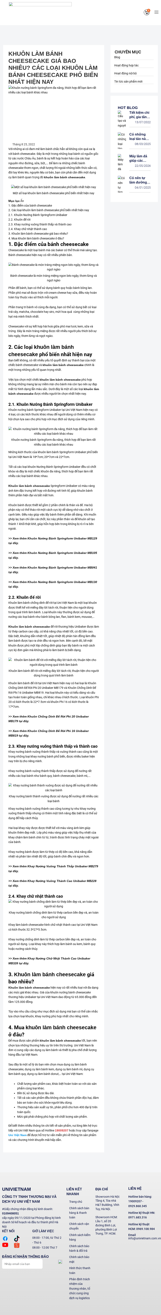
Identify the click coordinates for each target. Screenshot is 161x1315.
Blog (117, 57)
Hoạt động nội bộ (125, 73)
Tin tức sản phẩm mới (128, 81)
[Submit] (38, 1263)
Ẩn (22, 201)
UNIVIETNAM (16, 1189)
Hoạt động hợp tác (126, 65)
